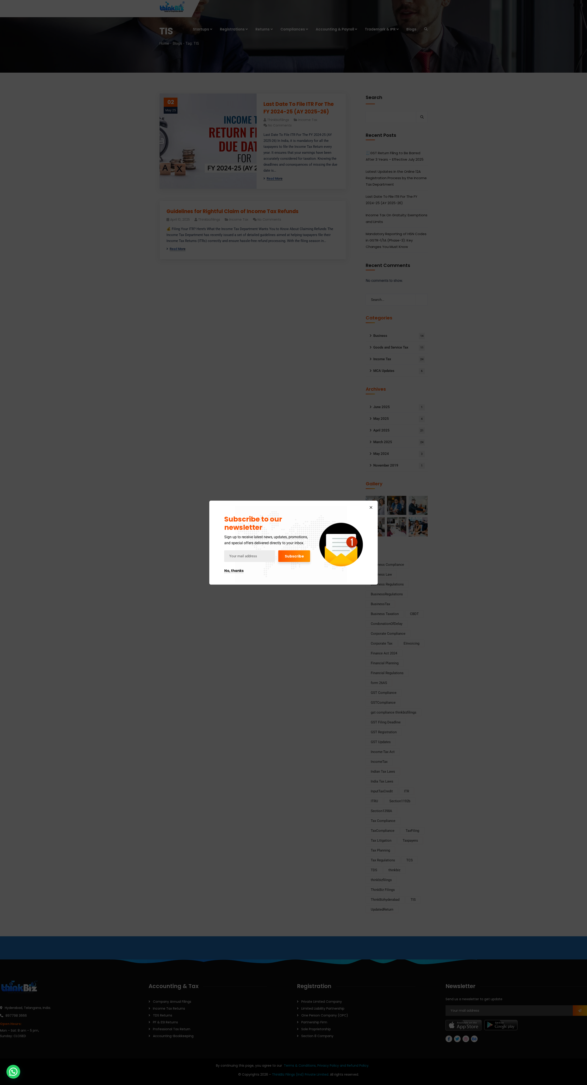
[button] (13, 1072)
